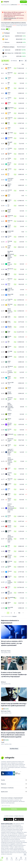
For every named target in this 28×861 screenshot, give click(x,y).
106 (19, 612)
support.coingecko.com (10, 18)
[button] (14, 748)
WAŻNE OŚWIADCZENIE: (7, 823)
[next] (23, 612)
